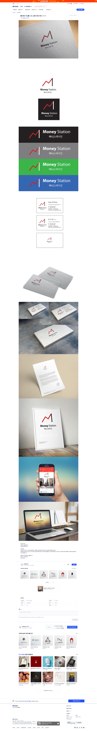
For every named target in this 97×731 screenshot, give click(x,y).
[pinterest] (81, 727)
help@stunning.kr (78, 716)
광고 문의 (38, 727)
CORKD (20, 685)
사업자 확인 (29, 727)
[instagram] (79, 727)
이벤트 (68, 711)
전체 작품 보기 (74, 568)
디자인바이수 (68, 669)
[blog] (75, 727)
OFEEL (67, 685)
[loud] (14, 3)
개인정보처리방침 (23, 727)
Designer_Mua (21, 669)
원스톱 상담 (49, 9)
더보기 (77, 633)
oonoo (32, 669)
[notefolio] (17, 3)
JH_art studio (56, 685)
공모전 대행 (47, 727)
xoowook (44, 669)
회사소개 (14, 727)
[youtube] (83, 727)
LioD (31, 685)
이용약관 (34, 727)
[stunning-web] (15, 719)
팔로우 (28, 18)
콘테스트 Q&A (68, 708)
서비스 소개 (68, 705)
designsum (26, 564)
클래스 (43, 727)
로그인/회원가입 (81, 3)
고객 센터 (68, 713)
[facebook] (77, 727)
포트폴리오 (14, 12)
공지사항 (18, 727)
